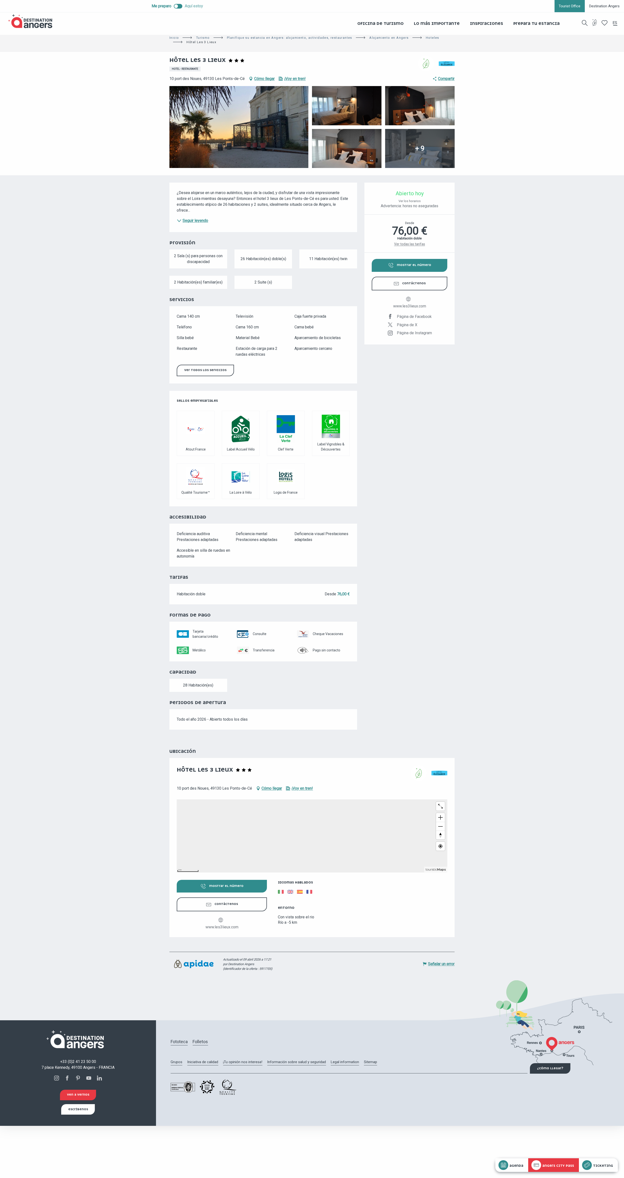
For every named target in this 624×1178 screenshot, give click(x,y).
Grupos (176, 1062)
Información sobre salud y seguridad (296, 1062)
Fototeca (179, 1041)
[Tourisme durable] (594, 25)
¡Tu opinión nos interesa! (242, 1062)
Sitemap (370, 1062)
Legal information (345, 1062)
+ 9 (420, 148)
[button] (584, 23)
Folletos (200, 1041)
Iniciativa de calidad (202, 1062)
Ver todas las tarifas (409, 244)
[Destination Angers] (32, 21)
